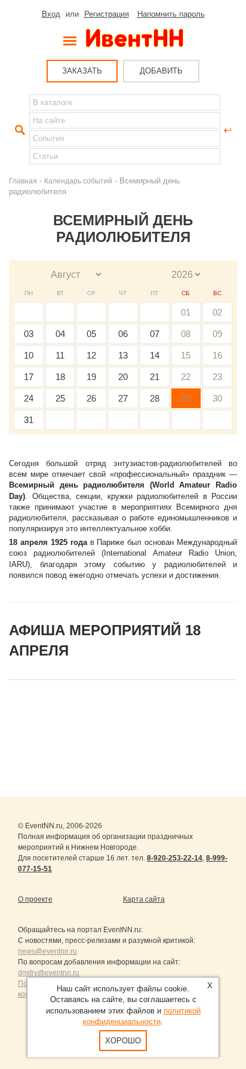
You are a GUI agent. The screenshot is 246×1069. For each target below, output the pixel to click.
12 (91, 355)
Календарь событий (78, 181)
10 (28, 355)
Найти (18, 130)
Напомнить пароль (171, 14)
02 (217, 312)
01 (185, 312)
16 (217, 355)
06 (123, 334)
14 (154, 355)
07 (154, 334)
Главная (23, 181)
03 (28, 334)
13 (123, 355)
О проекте (35, 899)
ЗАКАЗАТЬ (82, 70)
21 (154, 377)
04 (60, 334)
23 (217, 377)
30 (217, 398)
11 (60, 355)
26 (91, 398)
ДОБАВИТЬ (161, 70)
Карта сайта (144, 899)
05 (91, 334)
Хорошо (123, 1040)
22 (185, 377)
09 (217, 334)
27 (123, 398)
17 (28, 377)
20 (123, 377)
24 (28, 398)
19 (91, 377)
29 (185, 398)
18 (60, 377)
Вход (51, 14)
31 (28, 420)
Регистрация (106, 14)
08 (185, 334)
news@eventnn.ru (47, 951)
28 (154, 398)
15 (185, 355)
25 (60, 398)
